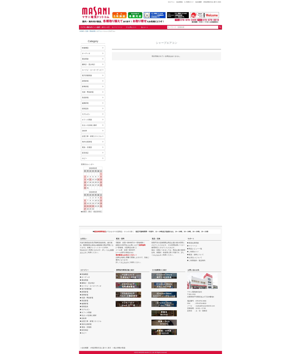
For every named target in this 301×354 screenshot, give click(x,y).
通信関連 (85, 59)
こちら (124, 262)
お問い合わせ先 (193, 270)
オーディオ (86, 53)
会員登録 (180, 2)
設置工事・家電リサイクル (92, 136)
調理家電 (85, 81)
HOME (82, 31)
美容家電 (85, 97)
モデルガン (86, 114)
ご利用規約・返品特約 (197, 260)
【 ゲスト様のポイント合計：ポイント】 (95, 27)
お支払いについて (195, 257)
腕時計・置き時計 (88, 64)
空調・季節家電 (90, 31)
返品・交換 (156, 239)
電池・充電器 (87, 147)
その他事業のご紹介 (159, 270)
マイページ (118, 27)
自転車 (84, 131)
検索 (220, 27)
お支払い (83, 239)
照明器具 (85, 109)
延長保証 (85, 153)
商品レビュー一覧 (195, 249)
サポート (191, 239)
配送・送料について (196, 255)
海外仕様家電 (87, 142)
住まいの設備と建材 (89, 125)
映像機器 (85, 48)
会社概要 (199, 2)
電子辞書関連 (87, 75)
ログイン (171, 2)
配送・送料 (120, 239)
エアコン (99, 31)
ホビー (84, 158)
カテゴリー (84, 270)
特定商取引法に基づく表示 (212, 2)
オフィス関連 (87, 120)
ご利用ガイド (189, 2)
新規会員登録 (194, 243)
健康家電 (85, 103)
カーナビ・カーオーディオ (92, 70)
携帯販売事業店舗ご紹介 (125, 270)
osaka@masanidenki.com (205, 306)
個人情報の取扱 (119, 348)
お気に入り (132, 27)
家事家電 (85, 86)
